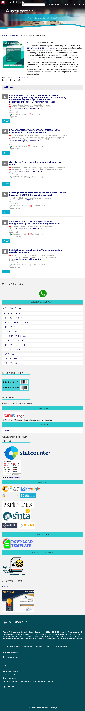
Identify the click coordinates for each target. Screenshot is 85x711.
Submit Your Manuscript (13, 308)
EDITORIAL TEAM (12, 313)
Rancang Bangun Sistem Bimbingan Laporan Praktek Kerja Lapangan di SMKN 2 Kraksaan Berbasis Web (37, 194)
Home (4, 35)
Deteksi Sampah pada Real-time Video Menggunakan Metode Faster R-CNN (35, 251)
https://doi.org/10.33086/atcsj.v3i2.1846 (28, 259)
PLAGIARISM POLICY (14, 349)
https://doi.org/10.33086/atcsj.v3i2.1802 (28, 141)
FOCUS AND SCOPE (13, 318)
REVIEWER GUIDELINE (14, 345)
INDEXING (9, 354)
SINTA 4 (5, 587)
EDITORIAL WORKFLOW (15, 336)
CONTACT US (10, 363)
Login (82, 4)
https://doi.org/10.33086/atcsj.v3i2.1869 (28, 200)
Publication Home (56, 4)
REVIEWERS (9, 327)
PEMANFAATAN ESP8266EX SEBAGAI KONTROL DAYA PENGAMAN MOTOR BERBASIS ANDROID (34, 131)
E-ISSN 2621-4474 (47, 48)
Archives (14, 35)
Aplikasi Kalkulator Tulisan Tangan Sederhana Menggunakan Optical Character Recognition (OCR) (34, 222)
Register (75, 4)
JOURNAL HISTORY (13, 358)
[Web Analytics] (5, 478)
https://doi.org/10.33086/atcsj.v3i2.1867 (28, 228)
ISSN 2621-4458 (33, 48)
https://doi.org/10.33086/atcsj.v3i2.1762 (28, 108)
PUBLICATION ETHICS (14, 331)
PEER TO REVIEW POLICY (16, 322)
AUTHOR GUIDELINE (13, 340)
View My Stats (14, 478)
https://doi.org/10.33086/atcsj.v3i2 (19, 78)
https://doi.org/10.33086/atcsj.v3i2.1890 (28, 171)
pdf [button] (7, 121)
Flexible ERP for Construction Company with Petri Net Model (35, 163)
